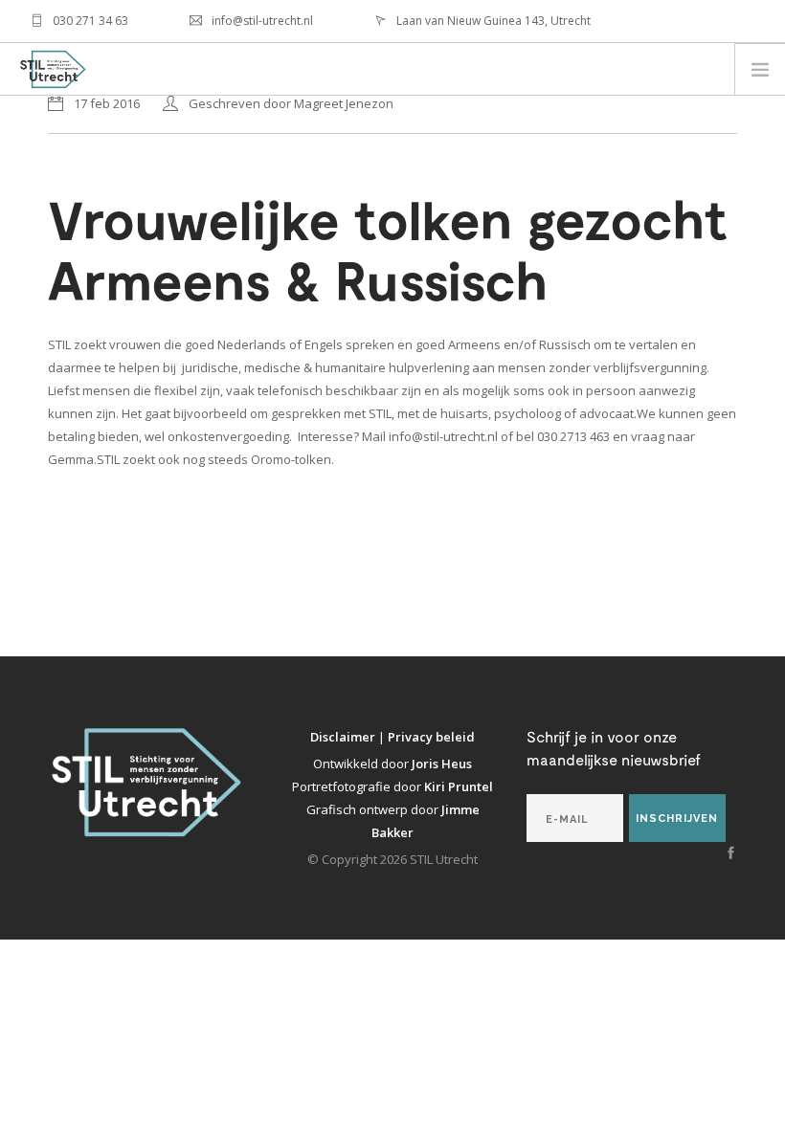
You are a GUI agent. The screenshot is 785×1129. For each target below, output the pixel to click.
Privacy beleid (431, 736)
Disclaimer (344, 736)
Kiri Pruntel (458, 786)
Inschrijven (677, 818)
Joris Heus (442, 763)
